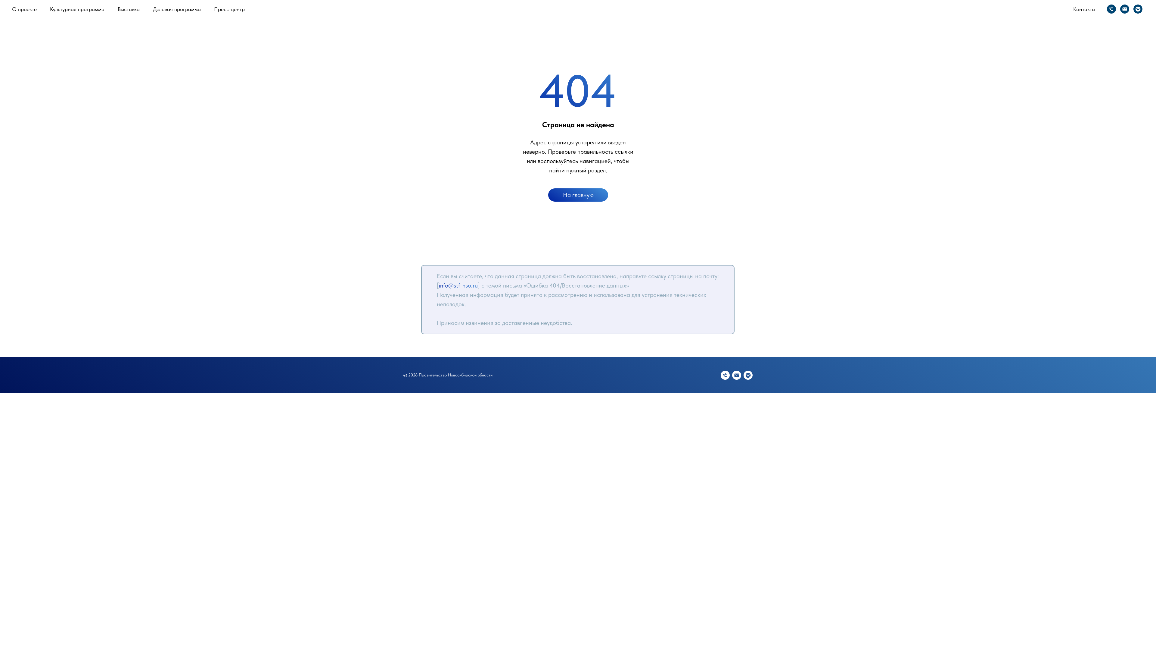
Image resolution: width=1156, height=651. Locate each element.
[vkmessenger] (1137, 9)
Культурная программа (77, 9)
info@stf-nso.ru (458, 285)
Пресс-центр (229, 9)
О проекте (24, 9)
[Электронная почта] (1124, 9)
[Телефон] (1111, 9)
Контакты (1084, 9)
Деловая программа (177, 9)
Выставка (129, 9)
